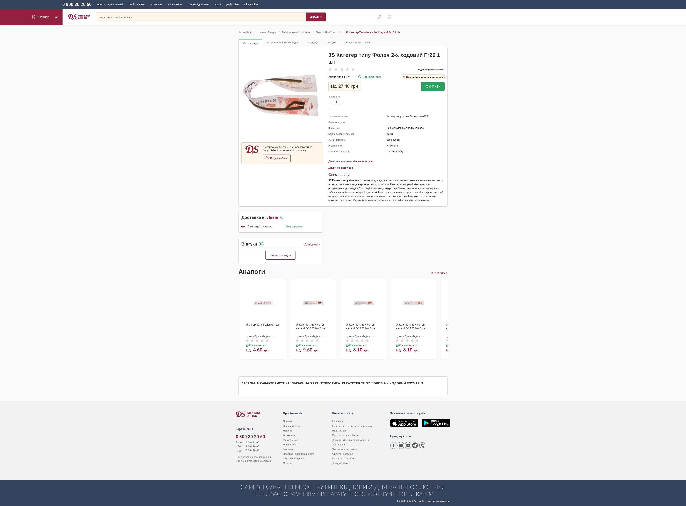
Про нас (287, 421)
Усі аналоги (438, 272)
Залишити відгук (280, 255)
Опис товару (250, 43)
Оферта (287, 463)
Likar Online (251, 4)
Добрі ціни (232, 4)
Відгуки (331, 42)
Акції (218, 4)
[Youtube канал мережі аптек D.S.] (408, 445)
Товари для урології (328, 32)
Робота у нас (137, 4)
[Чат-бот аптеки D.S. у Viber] (422, 445)
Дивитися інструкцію (340, 167)
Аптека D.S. (245, 32)
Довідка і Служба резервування (350, 439)
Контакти (288, 449)
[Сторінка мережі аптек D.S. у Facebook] (393, 445)
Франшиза (156, 4)
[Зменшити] (331, 102)
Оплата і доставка (199, 4)
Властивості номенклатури (282, 42)
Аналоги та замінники (357, 42)
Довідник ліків (340, 463)
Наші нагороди (291, 426)
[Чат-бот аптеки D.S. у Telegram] (415, 445)
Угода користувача (294, 458)
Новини (287, 430)
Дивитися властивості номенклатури (350, 161)
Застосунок (338, 444)
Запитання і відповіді (344, 449)
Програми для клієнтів (110, 4)
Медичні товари (266, 32)
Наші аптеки (175, 4)
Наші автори (290, 444)
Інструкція (313, 42)
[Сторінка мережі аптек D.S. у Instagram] (400, 445)
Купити (434, 86)
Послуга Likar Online (344, 458)
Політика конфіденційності (298, 453)
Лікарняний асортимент (296, 32)
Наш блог (337, 421)
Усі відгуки (311, 244)
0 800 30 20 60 (77, 4)
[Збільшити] (342, 102)
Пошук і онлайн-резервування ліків (352, 426)
